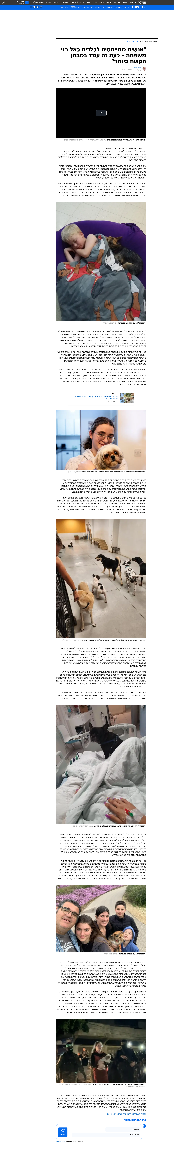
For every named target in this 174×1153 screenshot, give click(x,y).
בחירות (117, 2)
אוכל (89, 2)
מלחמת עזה (142, 1114)
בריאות (81, 2)
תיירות (73, 2)
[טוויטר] (34, 7)
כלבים (120, 1114)
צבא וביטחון (118, 7)
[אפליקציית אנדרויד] (41, 7)
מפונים (109, 1114)
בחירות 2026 (75, 7)
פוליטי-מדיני (97, 7)
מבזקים (126, 7)
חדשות (133, 2)
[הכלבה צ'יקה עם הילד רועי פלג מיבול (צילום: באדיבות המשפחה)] (101, 263)
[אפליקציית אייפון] (37, 7)
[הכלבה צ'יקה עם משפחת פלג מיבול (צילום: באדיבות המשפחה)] (101, 920)
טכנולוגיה (64, 2)
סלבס (101, 2)
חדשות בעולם (87, 7)
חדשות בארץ (107, 7)
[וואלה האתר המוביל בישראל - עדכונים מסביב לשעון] (142, 2)
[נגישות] (3, 2)
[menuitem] (131, 2)
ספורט (125, 2)
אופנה (56, 2)
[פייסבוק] (31, 7)
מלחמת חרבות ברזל (130, 1114)
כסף (95, 2)
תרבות (109, 2)
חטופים (115, 1114)
